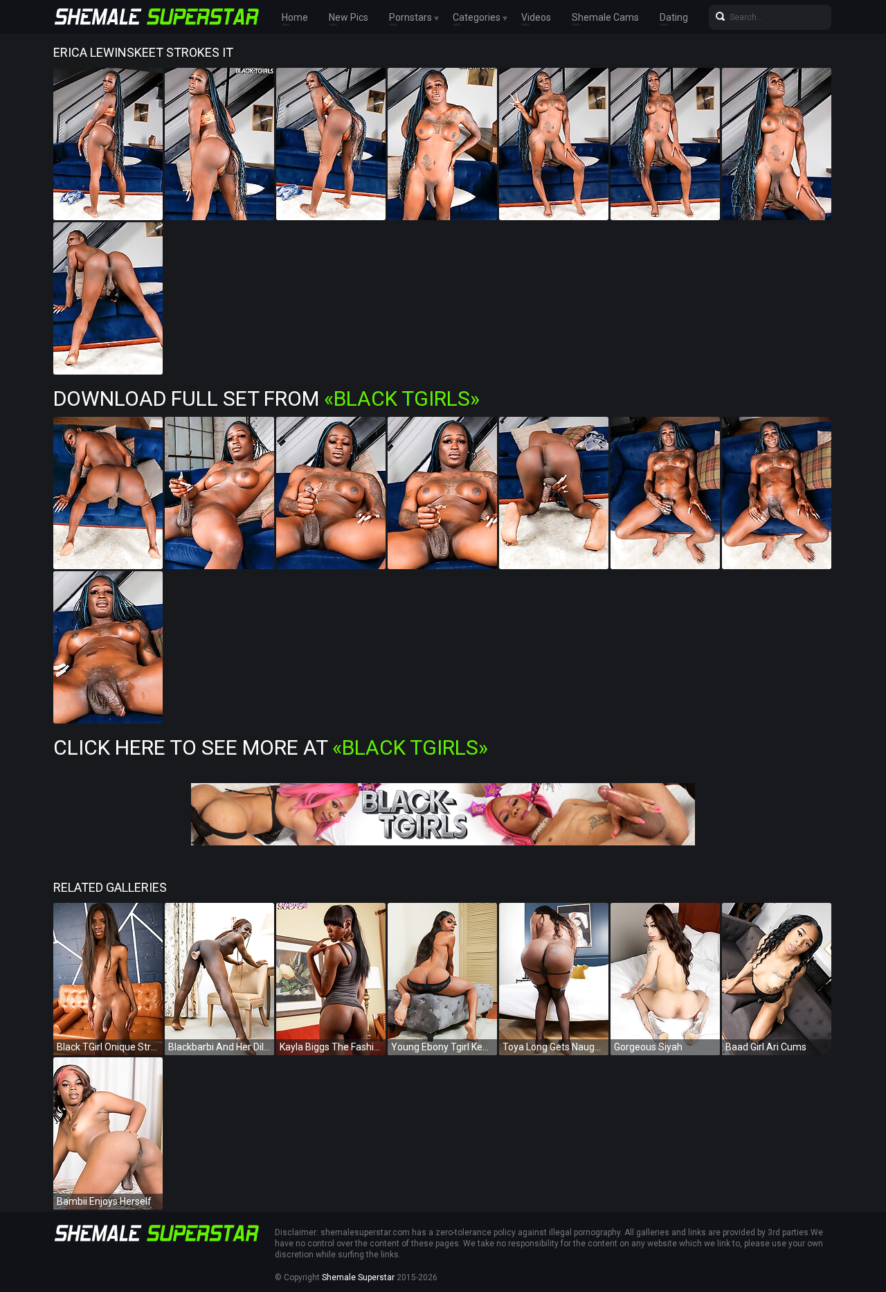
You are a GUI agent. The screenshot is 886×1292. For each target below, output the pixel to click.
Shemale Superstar (358, 1277)
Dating (674, 17)
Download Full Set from (266, 398)
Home (295, 17)
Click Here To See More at (270, 747)
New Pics (348, 17)
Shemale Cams (605, 17)
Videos (536, 17)
